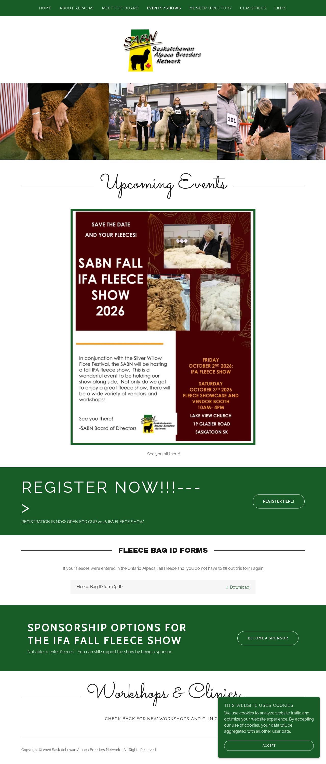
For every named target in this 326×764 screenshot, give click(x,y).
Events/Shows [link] (164, 8)
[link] (162, 49)
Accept (269, 745)
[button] (237, 586)
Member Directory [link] (210, 8)
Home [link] (45, 8)
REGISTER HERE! (278, 501)
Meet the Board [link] (120, 8)
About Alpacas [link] (77, 8)
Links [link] (281, 8)
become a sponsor (268, 638)
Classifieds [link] (253, 8)
